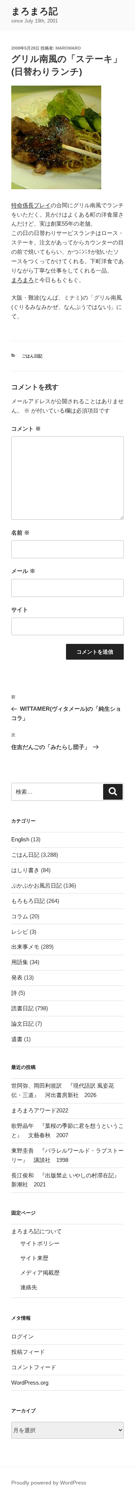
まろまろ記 (34, 11)
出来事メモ (25, 946)
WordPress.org (29, 1382)
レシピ (19, 931)
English (20, 839)
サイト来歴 (34, 1258)
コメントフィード (33, 1367)
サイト (19, 609)
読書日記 (22, 1008)
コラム (19, 916)
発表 (16, 977)
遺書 (16, 1039)
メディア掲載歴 (40, 1272)
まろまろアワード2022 (39, 1110)
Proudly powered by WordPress (48, 1483)
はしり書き (25, 870)
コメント (26, 428)
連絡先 (28, 1287)
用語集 (19, 962)
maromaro (68, 48)
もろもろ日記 (28, 901)
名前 (20, 532)
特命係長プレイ (31, 205)
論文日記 (22, 1023)
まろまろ (22, 280)
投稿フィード (28, 1352)
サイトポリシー (40, 1243)
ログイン (22, 1336)
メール (23, 571)
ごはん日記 (32, 356)
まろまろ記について (36, 1231)
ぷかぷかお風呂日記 (36, 885)
